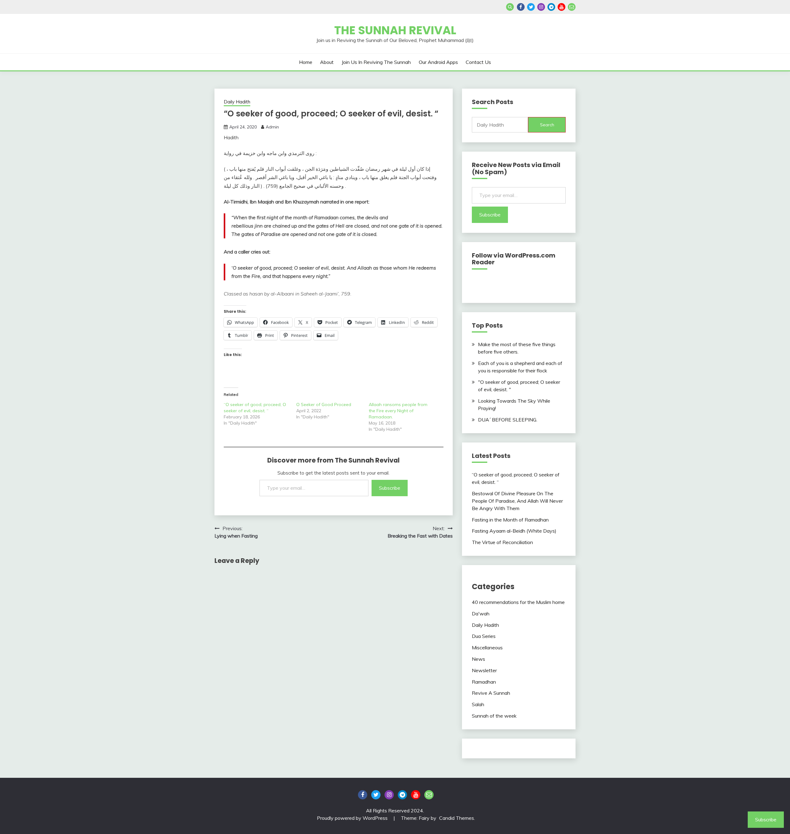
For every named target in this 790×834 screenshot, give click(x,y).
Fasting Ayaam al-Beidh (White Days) (514, 531)
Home (305, 62)
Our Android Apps (438, 62)
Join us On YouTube (561, 7)
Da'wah (480, 613)
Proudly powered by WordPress (353, 818)
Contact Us (478, 62)
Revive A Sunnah (491, 693)
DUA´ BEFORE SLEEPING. (507, 420)
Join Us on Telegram (551, 7)
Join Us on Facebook (521, 7)
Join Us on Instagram (541, 7)
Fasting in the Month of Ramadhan (510, 520)
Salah (478, 704)
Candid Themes (456, 818)
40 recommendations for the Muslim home (518, 602)
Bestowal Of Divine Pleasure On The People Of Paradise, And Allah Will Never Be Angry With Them (517, 500)
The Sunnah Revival (395, 30)
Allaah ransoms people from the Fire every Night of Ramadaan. (398, 411)
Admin (272, 127)
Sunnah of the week (494, 716)
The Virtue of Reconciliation (502, 542)
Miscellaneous (487, 647)
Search (547, 125)
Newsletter (484, 670)
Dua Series (484, 636)
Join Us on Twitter (531, 7)
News (478, 659)
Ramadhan (484, 682)
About (327, 62)
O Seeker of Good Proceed (323, 404)
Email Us (572, 7)
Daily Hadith (237, 102)
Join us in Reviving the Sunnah (376, 62)
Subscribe (389, 488)
